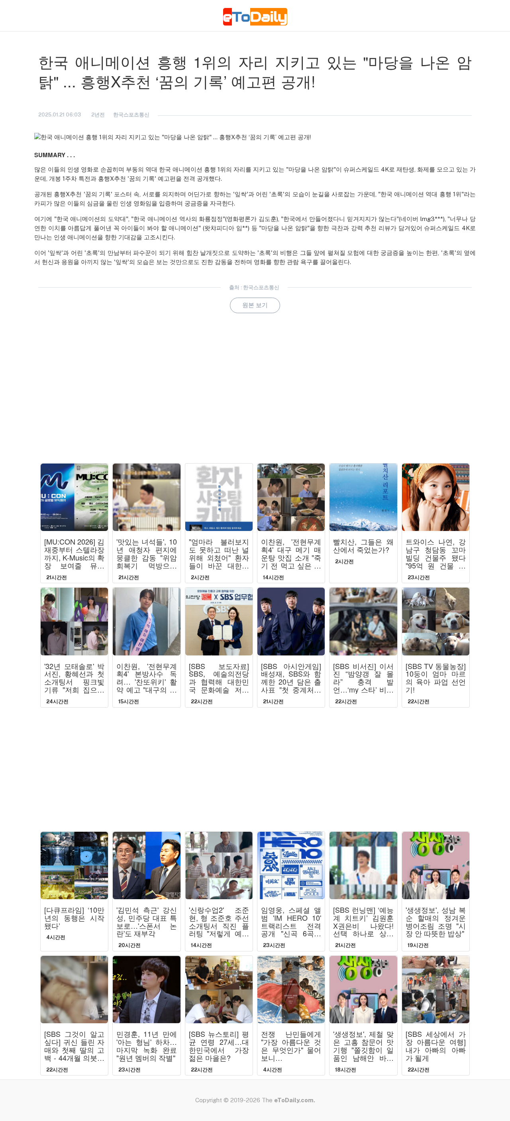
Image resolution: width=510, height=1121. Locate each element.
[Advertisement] (255, 399)
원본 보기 (255, 305)
